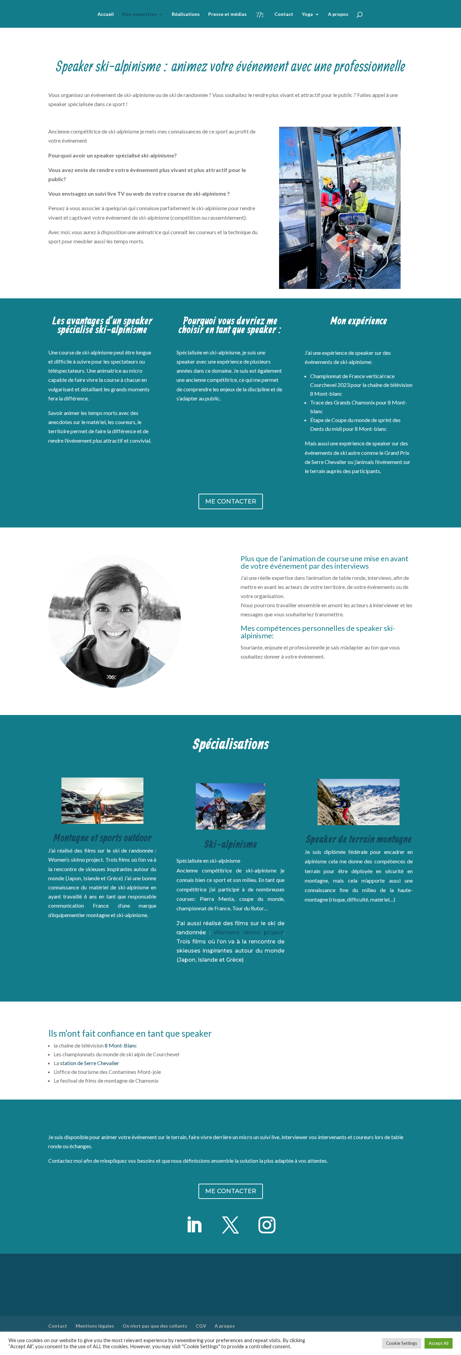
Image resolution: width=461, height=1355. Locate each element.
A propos (338, 14)
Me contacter (230, 501)
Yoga (307, 14)
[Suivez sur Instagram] (267, 1225)
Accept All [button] (439, 1343)
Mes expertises (139, 14)
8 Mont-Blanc (121, 1045)
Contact (283, 14)
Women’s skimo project (248, 932)
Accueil (106, 14)
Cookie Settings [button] (401, 1343)
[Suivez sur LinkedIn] (194, 1225)
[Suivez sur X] (230, 1225)
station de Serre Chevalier (89, 1063)
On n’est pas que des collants (155, 1326)
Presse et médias (227, 14)
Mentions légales (95, 1326)
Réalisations (186, 14)
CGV (201, 1326)
